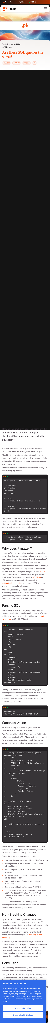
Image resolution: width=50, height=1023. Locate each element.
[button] (45, 8)
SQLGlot (43, 571)
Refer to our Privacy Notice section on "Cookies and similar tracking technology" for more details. (22, 998)
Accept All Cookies (23, 1008)
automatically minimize (12, 583)
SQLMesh (36, 577)
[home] (9, 9)
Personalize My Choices (23, 1015)
